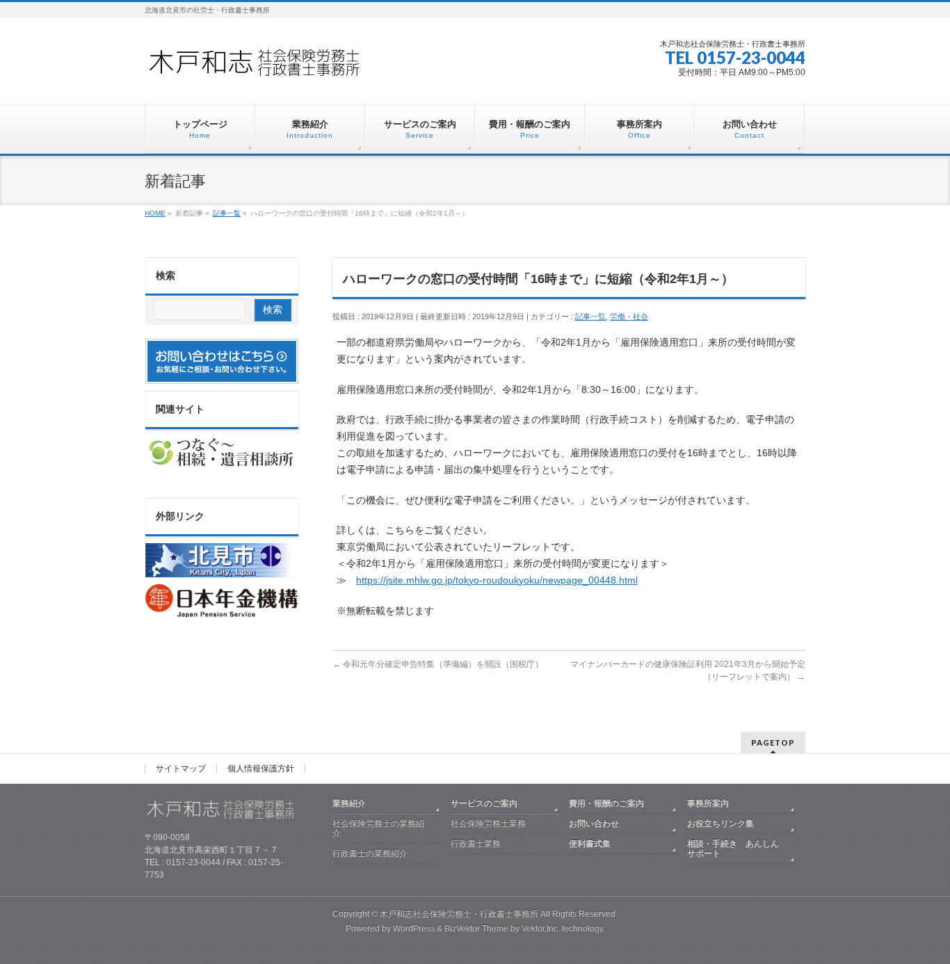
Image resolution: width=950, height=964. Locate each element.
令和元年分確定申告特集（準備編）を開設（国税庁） (437, 664)
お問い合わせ (594, 823)
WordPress (414, 928)
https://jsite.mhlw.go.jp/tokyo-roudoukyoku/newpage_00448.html (497, 580)
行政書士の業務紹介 (370, 853)
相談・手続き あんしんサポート (733, 848)
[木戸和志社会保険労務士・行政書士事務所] (266, 67)
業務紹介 (349, 803)
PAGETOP (773, 742)
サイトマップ (181, 768)
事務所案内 (708, 803)
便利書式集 (590, 844)
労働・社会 (629, 316)
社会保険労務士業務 (488, 823)
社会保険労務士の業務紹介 (378, 828)
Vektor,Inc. (541, 928)
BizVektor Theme (476, 928)
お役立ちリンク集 (720, 823)
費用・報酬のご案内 (606, 803)
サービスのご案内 (484, 803)
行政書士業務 (476, 844)
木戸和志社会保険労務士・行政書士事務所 (459, 914)
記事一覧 (590, 316)
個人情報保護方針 (260, 768)
